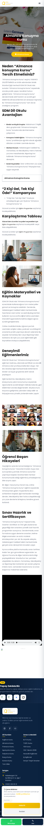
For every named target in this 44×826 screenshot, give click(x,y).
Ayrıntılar (7, 800)
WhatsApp (11, 823)
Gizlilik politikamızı (23, 794)
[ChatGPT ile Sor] (3, 697)
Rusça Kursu (6, 757)
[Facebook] (10, 728)
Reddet (22, 811)
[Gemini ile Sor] (16, 697)
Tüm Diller (6, 764)
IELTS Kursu (27, 740)
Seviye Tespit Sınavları (31, 761)
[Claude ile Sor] (9, 697)
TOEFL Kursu (27, 743)
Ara (33, 823)
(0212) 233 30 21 (11, 784)
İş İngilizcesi (27, 757)
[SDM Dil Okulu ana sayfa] (7, 3)
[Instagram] (4, 728)
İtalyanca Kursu (8, 754)
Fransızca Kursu (8, 747)
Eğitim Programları (25, 208)
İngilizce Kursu (7, 740)
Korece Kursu (7, 761)
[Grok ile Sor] (23, 697)
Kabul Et (22, 805)
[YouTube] (15, 728)
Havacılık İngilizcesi (30, 754)
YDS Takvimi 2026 (29, 750)
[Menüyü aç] (39, 3)
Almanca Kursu (8, 743)
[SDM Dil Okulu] (10, 711)
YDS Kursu (27, 747)
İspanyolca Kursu (8, 750)
